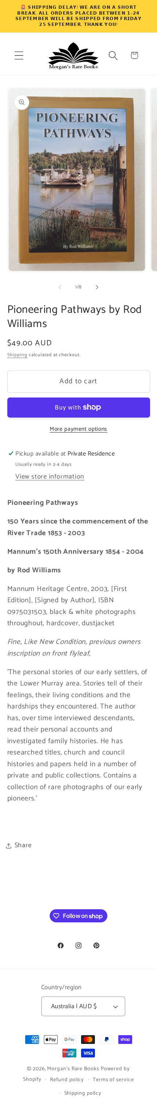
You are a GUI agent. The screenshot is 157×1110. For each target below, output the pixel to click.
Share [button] (23, 845)
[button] (18, 55)
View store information (49, 476)
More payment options (78, 429)
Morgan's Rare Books (73, 1068)
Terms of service (113, 1079)
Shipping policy (83, 1093)
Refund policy (67, 1079)
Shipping (17, 355)
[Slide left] (60, 287)
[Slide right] (97, 287)
